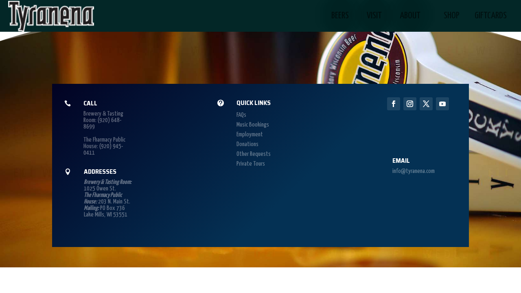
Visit (374, 15)
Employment (249, 134)
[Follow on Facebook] (393, 103)
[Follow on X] (426, 103)
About (410, 15)
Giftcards (491, 15)
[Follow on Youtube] (442, 103)
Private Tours (250, 164)
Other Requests (253, 154)
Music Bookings (252, 125)
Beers (340, 15)
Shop (452, 15)
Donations (247, 144)
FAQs (241, 115)
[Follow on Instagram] (409, 103)
